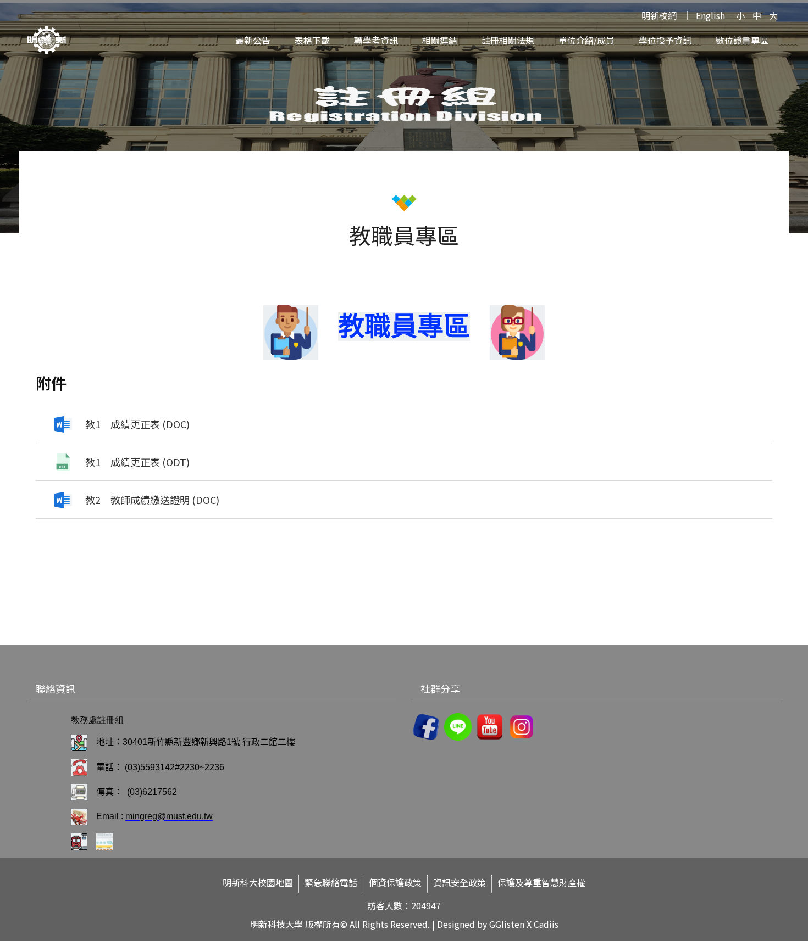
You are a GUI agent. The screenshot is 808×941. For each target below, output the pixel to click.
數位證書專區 (742, 40)
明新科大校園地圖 (258, 882)
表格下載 (312, 40)
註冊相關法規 (508, 40)
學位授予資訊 (665, 40)
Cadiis (546, 924)
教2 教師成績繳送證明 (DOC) (152, 499)
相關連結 (439, 40)
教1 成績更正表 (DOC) (137, 424)
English (710, 15)
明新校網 (659, 15)
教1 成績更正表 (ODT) (137, 462)
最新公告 (252, 40)
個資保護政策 (395, 882)
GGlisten (506, 924)
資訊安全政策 (459, 882)
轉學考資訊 (376, 40)
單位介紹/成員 (586, 40)
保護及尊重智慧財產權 (541, 882)
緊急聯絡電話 (331, 882)
